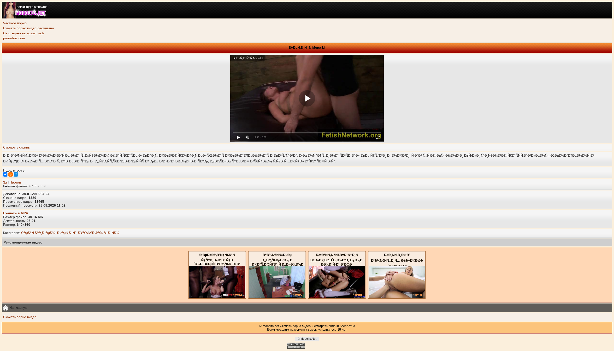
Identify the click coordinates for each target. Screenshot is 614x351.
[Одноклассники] (10, 174)
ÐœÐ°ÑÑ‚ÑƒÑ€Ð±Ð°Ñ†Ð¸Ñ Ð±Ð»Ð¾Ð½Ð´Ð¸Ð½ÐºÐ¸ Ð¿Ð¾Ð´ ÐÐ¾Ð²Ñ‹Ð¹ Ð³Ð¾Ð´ (337, 259)
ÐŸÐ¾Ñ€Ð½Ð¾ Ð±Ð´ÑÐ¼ (98, 233)
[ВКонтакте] (5, 174)
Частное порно (15, 23)
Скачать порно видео (19, 317)
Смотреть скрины (16, 147)
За (5, 182)
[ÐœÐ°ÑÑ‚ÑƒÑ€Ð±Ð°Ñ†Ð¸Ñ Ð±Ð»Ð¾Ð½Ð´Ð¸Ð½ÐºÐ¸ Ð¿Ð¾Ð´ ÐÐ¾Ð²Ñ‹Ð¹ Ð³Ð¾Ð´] (337, 296)
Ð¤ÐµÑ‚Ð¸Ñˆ (66, 233)
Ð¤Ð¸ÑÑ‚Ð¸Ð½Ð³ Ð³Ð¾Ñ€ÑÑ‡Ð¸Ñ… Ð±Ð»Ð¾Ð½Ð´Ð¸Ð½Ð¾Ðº (397, 260)
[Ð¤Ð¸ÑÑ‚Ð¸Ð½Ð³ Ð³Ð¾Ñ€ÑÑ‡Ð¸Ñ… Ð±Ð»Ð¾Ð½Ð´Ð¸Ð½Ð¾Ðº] (397, 296)
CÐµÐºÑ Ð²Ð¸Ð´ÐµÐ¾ (38, 233)
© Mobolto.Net (307, 338)
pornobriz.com (14, 38)
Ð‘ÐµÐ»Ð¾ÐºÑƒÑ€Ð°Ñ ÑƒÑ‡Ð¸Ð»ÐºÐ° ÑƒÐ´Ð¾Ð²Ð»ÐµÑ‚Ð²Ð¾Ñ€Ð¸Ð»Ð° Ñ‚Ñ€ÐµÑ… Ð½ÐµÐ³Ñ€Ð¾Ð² (217, 261)
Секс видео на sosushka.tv (24, 33)
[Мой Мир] (16, 174)
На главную (18, 307)
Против (15, 182)
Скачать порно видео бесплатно (28, 28)
